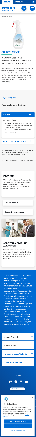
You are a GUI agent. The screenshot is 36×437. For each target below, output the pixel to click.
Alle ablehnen (17, 426)
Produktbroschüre (11, 203)
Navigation (8, 97)
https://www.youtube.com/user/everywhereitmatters (26, 382)
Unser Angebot (7, 16)
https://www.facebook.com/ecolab (16, 382)
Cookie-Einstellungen (18, 430)
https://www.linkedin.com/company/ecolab (11, 382)
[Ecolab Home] (7, 9)
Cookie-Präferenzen (17, 389)
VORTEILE (7, 115)
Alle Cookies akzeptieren (18, 421)
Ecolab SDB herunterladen (14, 212)
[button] (23, 8)
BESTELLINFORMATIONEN (14, 141)
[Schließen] (32, 398)
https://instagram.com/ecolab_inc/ (21, 382)
